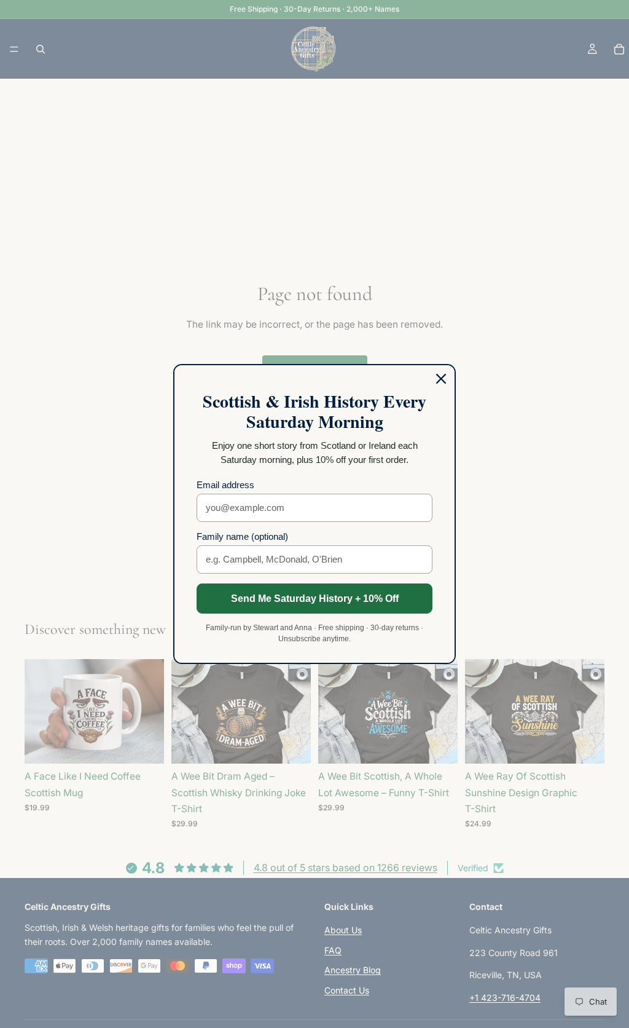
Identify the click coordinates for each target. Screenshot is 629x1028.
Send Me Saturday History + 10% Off (315, 598)
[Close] (441, 378)
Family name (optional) (242, 536)
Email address (225, 485)
